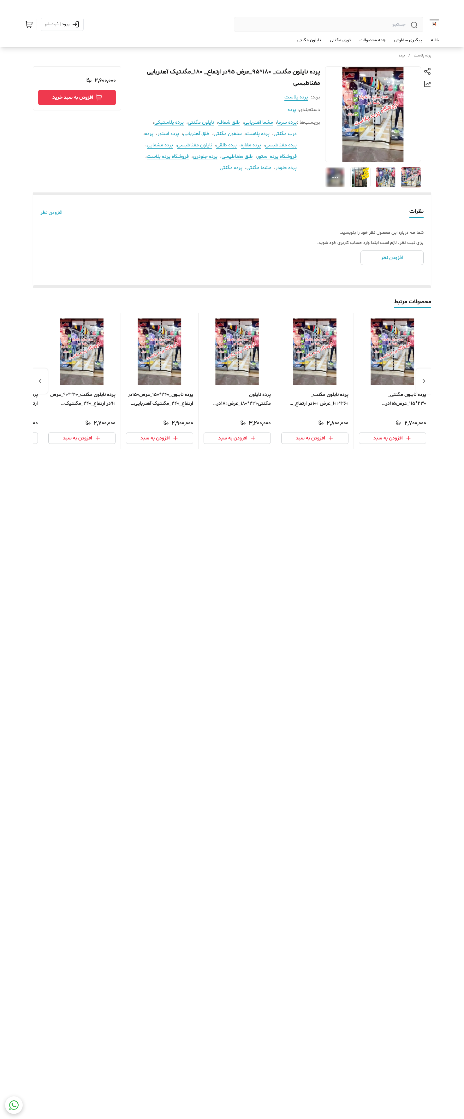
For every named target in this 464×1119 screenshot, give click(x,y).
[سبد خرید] (29, 24)
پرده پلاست (422, 55)
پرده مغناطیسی (281, 145)
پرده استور (168, 133)
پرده (402, 55)
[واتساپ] (14, 1105)
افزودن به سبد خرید (72, 97)
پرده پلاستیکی (169, 122)
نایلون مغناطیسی (194, 145)
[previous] (423, 381)
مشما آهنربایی (258, 122)
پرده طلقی (226, 145)
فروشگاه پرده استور (277, 156)
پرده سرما (287, 122)
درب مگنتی (285, 133)
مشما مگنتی (259, 167)
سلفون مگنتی (228, 133)
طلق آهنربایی (196, 133)
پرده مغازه (251, 145)
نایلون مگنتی (201, 122)
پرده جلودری (205, 156)
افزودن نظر (51, 212)
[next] (40, 381)
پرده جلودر (286, 167)
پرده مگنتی (231, 167)
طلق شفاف (229, 122)
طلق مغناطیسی (237, 156)
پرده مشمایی (160, 145)
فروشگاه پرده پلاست (168, 156)
